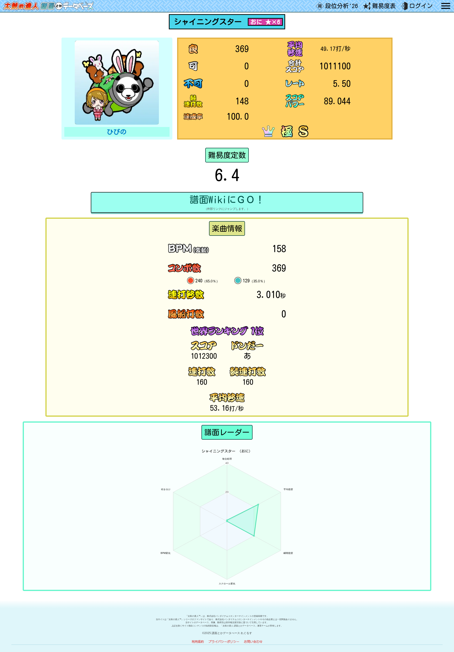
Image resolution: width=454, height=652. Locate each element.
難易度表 (384, 6)
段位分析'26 (341, 6)
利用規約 (198, 641)
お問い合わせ (253, 641)
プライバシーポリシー (224, 641)
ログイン (421, 6)
